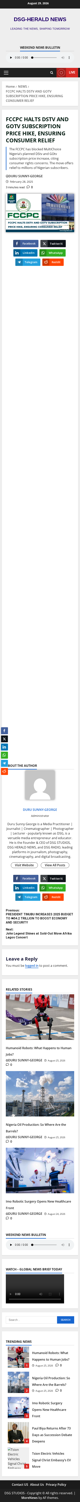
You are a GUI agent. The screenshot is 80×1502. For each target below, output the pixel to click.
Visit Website (24, 865)
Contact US (20, 1484)
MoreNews (29, 1498)
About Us (37, 1484)
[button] (6, 73)
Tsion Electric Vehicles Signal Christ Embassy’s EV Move (18, 1458)
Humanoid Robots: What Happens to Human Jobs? (18, 1357)
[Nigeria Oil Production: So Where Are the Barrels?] (40, 1094)
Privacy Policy (56, 1484)
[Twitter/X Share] (4, 738)
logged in (31, 965)
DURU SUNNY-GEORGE (26, 176)
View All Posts (55, 865)
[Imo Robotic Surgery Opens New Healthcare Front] (40, 1170)
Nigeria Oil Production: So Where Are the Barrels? (18, 1382)
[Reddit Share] (4, 771)
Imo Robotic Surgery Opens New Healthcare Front (18, 1407)
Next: (39, 933)
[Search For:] (31, 1320)
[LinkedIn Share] (4, 747)
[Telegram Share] (4, 763)
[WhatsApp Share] (4, 755)
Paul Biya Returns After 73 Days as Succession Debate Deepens (18, 1432)
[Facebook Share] (4, 730)
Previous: (39, 916)
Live (72, 72)
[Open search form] (51, 73)
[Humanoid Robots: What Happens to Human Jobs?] (40, 1017)
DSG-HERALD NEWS (40, 19)
